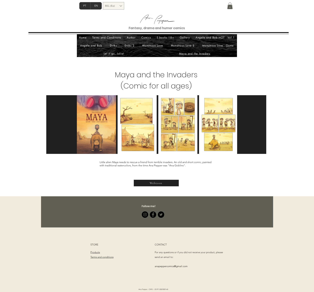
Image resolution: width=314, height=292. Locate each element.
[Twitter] (161, 214)
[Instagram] (145, 214)
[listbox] (113, 6)
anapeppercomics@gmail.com (171, 266)
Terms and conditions (101, 257)
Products (95, 252)
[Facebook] (153, 214)
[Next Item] (231, 124)
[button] (113, 6)
